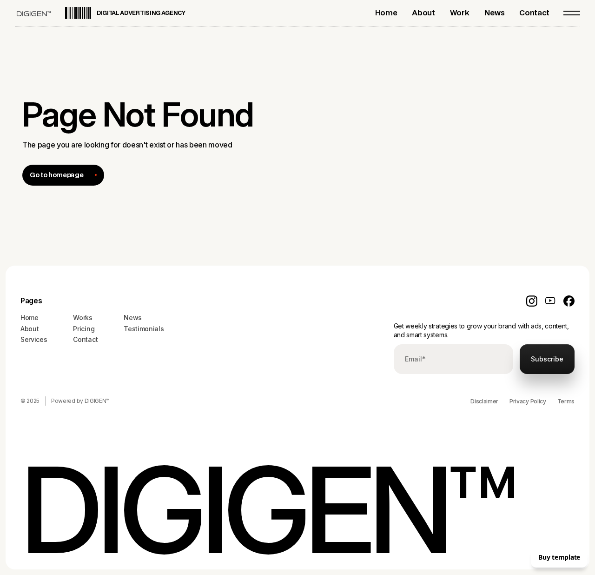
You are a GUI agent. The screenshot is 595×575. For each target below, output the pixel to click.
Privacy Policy (527, 401)
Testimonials (144, 329)
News (133, 317)
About (29, 329)
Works (82, 317)
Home (29, 317)
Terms (566, 401)
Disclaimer (484, 401)
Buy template (559, 557)
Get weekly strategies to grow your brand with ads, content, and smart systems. (481, 330)
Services (33, 339)
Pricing (83, 329)
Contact (85, 339)
